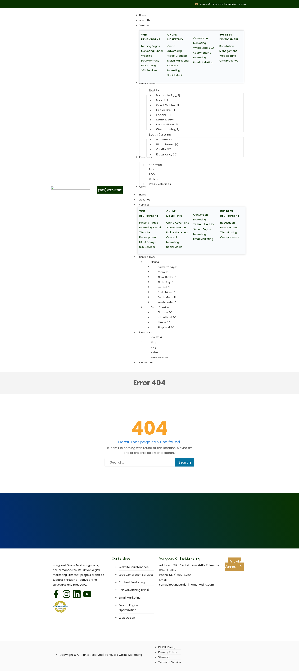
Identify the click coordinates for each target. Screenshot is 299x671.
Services (144, 204)
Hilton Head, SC (167, 317)
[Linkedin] (77, 594)
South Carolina (160, 307)
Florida (155, 262)
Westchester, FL (167, 302)
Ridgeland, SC (166, 327)
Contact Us (146, 362)
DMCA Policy (166, 647)
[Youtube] (87, 594)
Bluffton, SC (165, 312)
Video (154, 352)
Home (143, 194)
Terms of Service (169, 662)
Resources (145, 332)
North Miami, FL (167, 292)
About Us (144, 199)
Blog (153, 342)
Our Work (156, 337)
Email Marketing (130, 598)
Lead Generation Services (136, 575)
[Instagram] (66, 594)
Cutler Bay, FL (166, 282)
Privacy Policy (167, 652)
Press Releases (160, 357)
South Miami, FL (167, 297)
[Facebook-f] (56, 594)
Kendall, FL (164, 287)
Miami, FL (163, 272)
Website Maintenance (134, 567)
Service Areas (147, 257)
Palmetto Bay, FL (168, 267)
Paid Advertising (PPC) (134, 590)
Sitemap (164, 657)
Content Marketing (132, 582)
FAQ (153, 347)
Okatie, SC (164, 322)
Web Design (127, 618)
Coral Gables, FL (167, 277)
